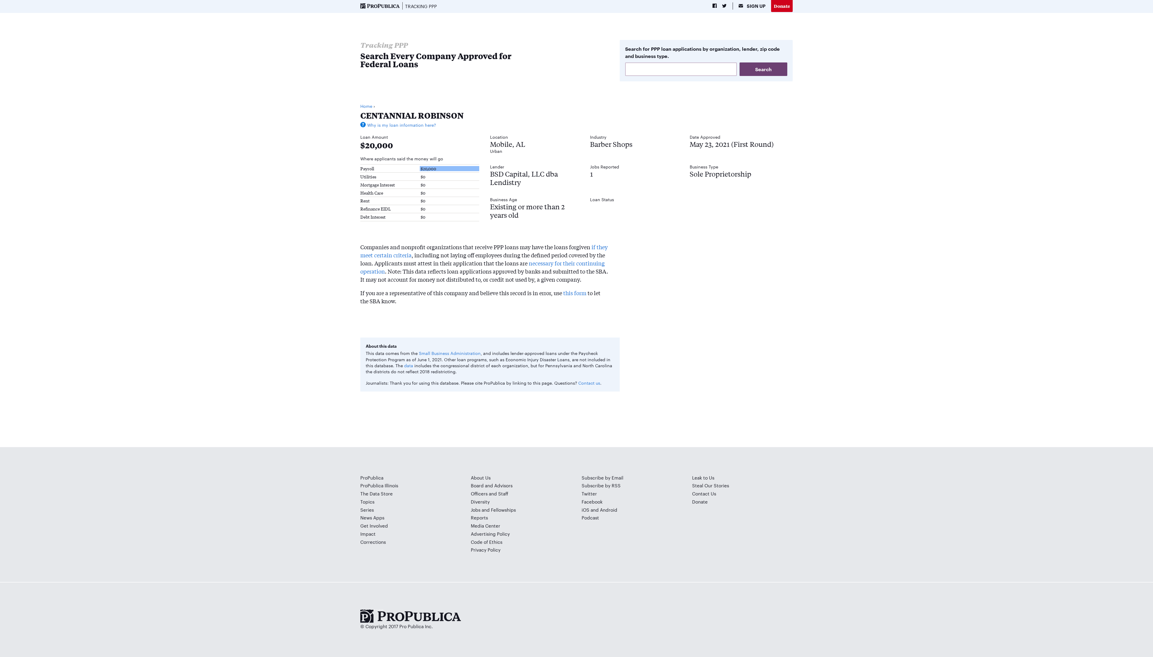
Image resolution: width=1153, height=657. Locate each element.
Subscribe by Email (602, 477)
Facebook (592, 501)
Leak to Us (703, 477)
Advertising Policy (490, 534)
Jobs (475, 510)
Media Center (485, 525)
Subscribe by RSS (601, 485)
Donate (782, 5)
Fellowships (503, 510)
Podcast (590, 517)
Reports (479, 517)
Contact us (589, 383)
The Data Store (376, 493)
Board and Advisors (492, 485)
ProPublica (371, 477)
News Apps (372, 517)
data (408, 365)
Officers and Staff (489, 493)
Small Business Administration (450, 353)
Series (367, 510)
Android (608, 510)
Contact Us (704, 493)
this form (574, 293)
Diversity (480, 501)
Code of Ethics (486, 542)
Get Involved (374, 525)
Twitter (589, 493)
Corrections (373, 542)
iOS (585, 510)
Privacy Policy (486, 549)
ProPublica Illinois (379, 485)
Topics (367, 501)
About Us (481, 477)
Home (366, 106)
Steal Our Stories (710, 485)
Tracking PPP (421, 6)
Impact (368, 534)
